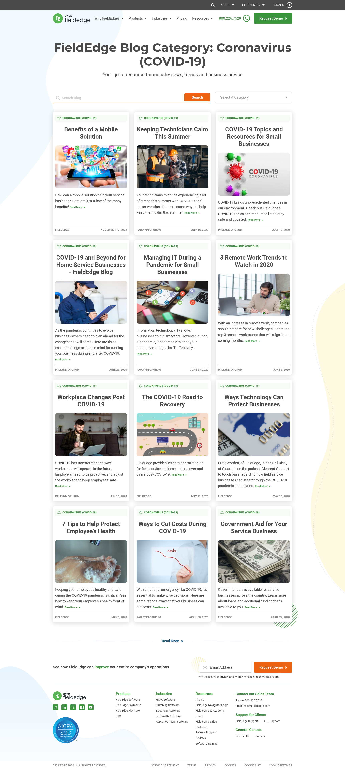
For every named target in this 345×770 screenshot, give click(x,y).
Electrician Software (168, 710)
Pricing (181, 18)
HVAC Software (165, 699)
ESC (118, 716)
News (199, 716)
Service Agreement (165, 765)
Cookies (230, 765)
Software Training (207, 743)
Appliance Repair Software (172, 721)
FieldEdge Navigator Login (212, 705)
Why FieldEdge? (107, 18)
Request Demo (271, 667)
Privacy (210, 765)
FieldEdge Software (128, 699)
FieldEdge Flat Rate (128, 710)
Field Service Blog (206, 721)
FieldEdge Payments (128, 705)
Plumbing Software (167, 705)
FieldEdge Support (247, 721)
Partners (201, 727)
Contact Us (242, 736)
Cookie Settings (280, 765)
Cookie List (252, 765)
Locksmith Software (168, 716)
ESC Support (272, 721)
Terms (191, 765)
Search (197, 97)
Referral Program (206, 732)
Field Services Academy (210, 710)
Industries (160, 18)
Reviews (201, 738)
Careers (260, 736)
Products (136, 18)
